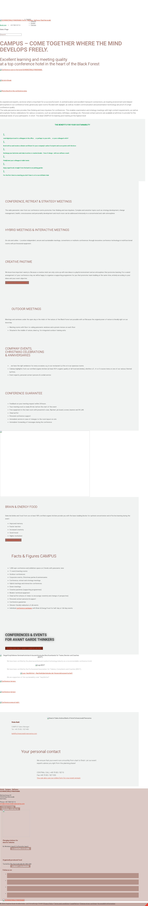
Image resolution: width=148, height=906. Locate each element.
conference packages (24, 608)
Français (33, 25)
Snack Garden (13, 540)
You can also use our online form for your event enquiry (59, 778)
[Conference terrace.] (8, 681)
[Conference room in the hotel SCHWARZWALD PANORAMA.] (21, 70)
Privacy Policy (48, 903)
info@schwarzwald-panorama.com (12, 804)
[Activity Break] (5, 80)
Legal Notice (74, 903)
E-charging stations (20, 848)
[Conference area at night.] (10, 702)
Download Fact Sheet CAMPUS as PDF (24, 648)
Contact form (8, 807)
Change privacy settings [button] (88, 903)
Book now (3, 25)
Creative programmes (17, 283)
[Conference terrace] (7, 692)
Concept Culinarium (20, 866)
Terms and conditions (61, 903)
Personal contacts (10, 809)
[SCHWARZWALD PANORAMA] (13, 900)
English (33, 23)
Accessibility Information (106, 903)
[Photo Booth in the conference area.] (13, 91)
